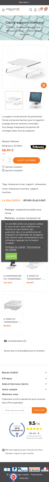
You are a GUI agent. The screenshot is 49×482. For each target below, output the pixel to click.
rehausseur (40, 184)
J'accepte (11, 256)
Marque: (6, 141)
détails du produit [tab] (34, 200)
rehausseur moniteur (19, 188)
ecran (5, 188)
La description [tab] (11, 200)
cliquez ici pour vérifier (24, 453)
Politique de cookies (15, 246)
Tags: (4, 184)
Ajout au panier (26, 160)
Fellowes (14, 141)
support (30, 184)
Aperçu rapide (20, 261)
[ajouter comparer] (20, 299)
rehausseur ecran (16, 184)
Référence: (7, 146)
